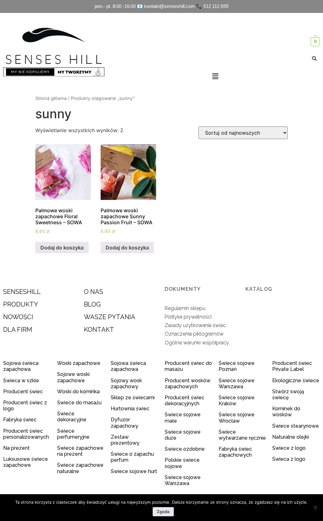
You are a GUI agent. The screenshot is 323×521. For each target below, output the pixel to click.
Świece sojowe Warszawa (183, 480)
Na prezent (16, 448)
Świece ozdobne (185, 449)
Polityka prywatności (188, 317)
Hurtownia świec (130, 409)
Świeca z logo (289, 459)
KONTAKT (99, 329)
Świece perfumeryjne (73, 434)
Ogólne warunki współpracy (197, 343)
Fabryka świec (20, 420)
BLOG (92, 304)
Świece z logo (289, 448)
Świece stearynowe (295, 426)
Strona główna (51, 98)
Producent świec (23, 392)
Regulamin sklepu (185, 308)
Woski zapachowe (78, 363)
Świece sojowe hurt (134, 471)
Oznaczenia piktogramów (194, 334)
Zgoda (163, 511)
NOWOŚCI (18, 317)
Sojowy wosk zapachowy (126, 383)
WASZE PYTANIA (109, 317)
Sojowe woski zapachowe (73, 377)
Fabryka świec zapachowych (235, 452)
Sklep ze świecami (133, 398)
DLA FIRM (17, 329)
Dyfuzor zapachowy (124, 423)
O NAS (93, 292)
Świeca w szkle (21, 380)
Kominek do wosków (286, 412)
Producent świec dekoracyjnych (184, 401)
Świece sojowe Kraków (237, 401)
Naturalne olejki (290, 437)
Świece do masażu (79, 403)
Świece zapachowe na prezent (80, 451)
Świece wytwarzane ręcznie (242, 435)
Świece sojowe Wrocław (237, 418)
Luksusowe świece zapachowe (25, 462)
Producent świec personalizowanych (26, 434)
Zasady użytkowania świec (195, 325)
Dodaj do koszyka (62, 247)
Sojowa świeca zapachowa (20, 366)
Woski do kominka (78, 392)
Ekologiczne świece (295, 380)
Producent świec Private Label (292, 366)
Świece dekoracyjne (71, 417)
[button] (215, 76)
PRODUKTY (20, 304)
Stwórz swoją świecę (288, 395)
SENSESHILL (22, 292)
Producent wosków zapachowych (187, 383)
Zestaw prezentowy (125, 440)
